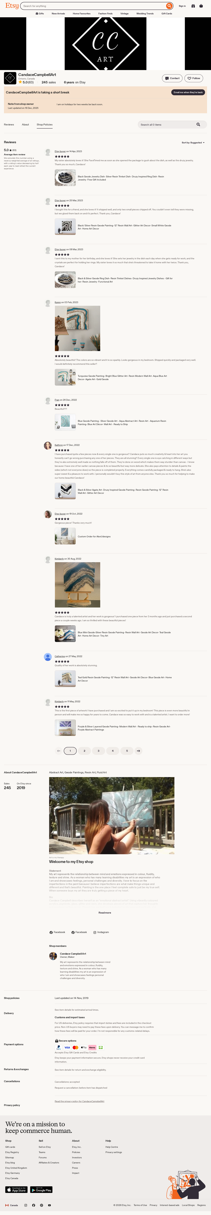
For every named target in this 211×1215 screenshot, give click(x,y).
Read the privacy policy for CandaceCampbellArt (79, 1101)
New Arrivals (58, 13)
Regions (201, 1205)
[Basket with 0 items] (201, 6)
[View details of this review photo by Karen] (77, 328)
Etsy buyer (60, 151)
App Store (16, 1189)
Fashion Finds (105, 13)
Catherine (60, 656)
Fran (57, 400)
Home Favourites (81, 13)
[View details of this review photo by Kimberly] (77, 585)
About (25, 124)
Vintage (125, 13)
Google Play (41, 1189)
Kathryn (59, 445)
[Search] (169, 6)
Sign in (182, 6)
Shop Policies (45, 124)
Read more (105, 912)
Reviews (9, 124)
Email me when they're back (188, 92)
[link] (59, 751)
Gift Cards (167, 13)
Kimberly (59, 558)
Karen (58, 302)
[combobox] (92, 6)
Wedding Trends (145, 13)
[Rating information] (20, 82)
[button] (172, 78)
